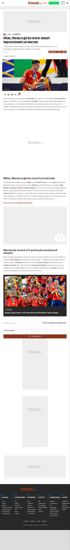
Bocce (16, 511)
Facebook (26, 521)
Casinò (64, 509)
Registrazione (66, 503)
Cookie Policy (53, 509)
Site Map (64, 505)
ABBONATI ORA (54, 3)
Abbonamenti (42, 503)
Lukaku (54, 268)
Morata (64, 52)
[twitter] (12, 94)
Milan (59, 52)
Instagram (33, 521)
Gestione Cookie (54, 511)
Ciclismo (17, 505)
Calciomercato (16, 34)
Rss (39, 501)
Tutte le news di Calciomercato (54, 323)
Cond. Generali (54, 515)
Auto (28, 501)
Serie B (4, 505)
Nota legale (53, 507)
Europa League (6, 509)
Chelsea (20, 188)
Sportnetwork (31, 511)
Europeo (31, 98)
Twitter (38, 521)
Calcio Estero (5, 511)
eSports (17, 513)
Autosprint (30, 503)
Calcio (9, 34)
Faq (51, 505)
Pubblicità (65, 501)
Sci (16, 501)
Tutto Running (19, 507)
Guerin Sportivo (31, 509)
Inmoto (29, 505)
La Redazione (53, 503)
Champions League (7, 507)
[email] (15, 94)
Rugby (16, 503)
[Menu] (3, 3)
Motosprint (30, 507)
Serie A (4, 503)
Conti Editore (31, 513)
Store (40, 509)
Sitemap (40, 511)
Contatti (52, 501)
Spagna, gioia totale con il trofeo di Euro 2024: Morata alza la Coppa (31, 313)
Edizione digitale (42, 507)
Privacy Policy (54, 513)
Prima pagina (42, 505)
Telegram (44, 521)
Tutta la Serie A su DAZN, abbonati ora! (17, 203)
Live (45, 3)
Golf (16, 509)
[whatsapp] (8, 94)
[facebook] (5, 94)
